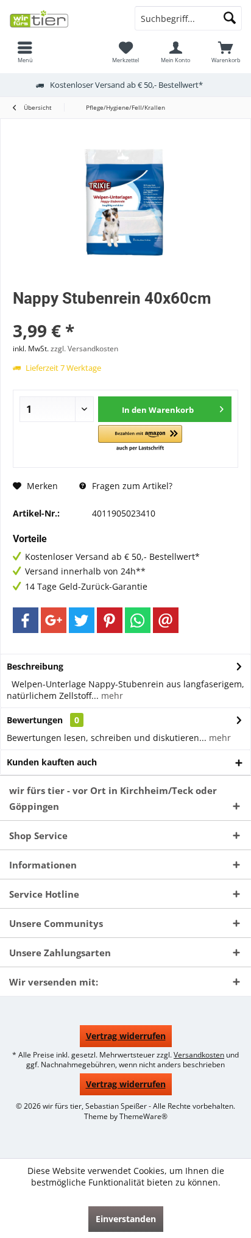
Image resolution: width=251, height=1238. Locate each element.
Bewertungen (35, 720)
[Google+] (53, 620)
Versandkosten (199, 1055)
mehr (111, 695)
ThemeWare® (143, 1116)
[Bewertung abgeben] (125, 314)
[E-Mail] (166, 620)
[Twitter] (81, 620)
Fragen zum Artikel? (131, 486)
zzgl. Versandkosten (84, 348)
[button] (140, 439)
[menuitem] (25, 51)
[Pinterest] (109, 620)
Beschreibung (35, 666)
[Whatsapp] (137, 620)
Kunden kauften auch (52, 762)
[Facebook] (25, 620)
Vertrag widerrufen (126, 1036)
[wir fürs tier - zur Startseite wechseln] (62, 18)
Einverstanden (126, 1219)
